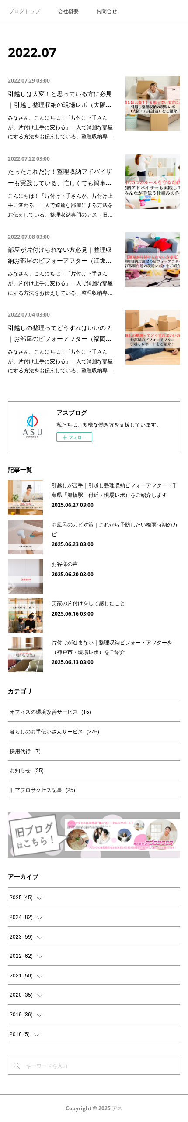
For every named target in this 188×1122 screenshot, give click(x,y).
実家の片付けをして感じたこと (88, 602)
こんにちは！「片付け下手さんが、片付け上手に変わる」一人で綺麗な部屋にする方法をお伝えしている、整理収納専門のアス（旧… (60, 205)
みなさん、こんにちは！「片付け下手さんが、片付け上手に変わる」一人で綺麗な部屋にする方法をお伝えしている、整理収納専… (60, 127)
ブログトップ (24, 10)
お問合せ (106, 10)
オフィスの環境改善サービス (50, 711)
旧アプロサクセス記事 (42, 789)
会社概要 (68, 10)
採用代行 (25, 750)
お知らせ (27, 770)
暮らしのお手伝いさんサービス (54, 731)
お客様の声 (65, 563)
